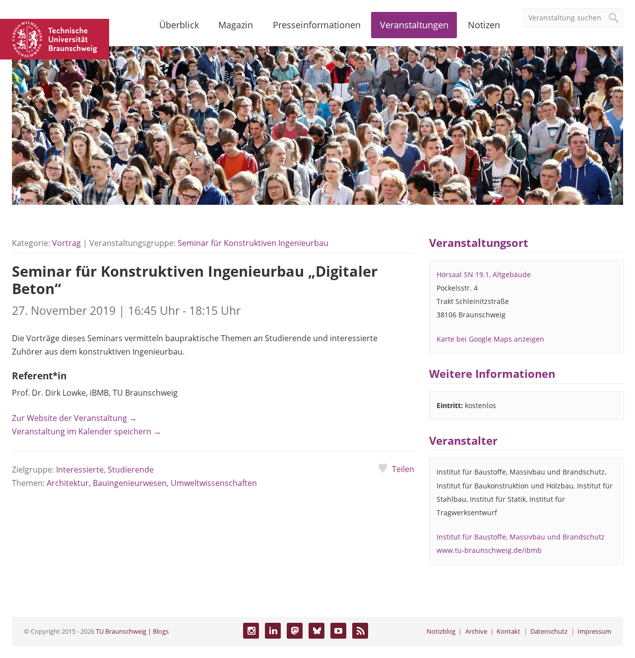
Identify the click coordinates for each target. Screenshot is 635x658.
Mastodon (295, 631)
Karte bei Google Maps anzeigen (490, 339)
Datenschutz (549, 631)
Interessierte (80, 469)
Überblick (179, 25)
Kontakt (508, 631)
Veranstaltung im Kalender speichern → (86, 431)
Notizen (484, 25)
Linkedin (273, 631)
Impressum (594, 631)
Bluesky (316, 631)
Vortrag (66, 243)
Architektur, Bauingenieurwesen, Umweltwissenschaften (152, 483)
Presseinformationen (317, 25)
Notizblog (441, 631)
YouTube (338, 631)
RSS (360, 631)
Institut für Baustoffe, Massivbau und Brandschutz (521, 536)
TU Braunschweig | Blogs (132, 631)
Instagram (251, 631)
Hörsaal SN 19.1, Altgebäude (484, 274)
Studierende (131, 469)
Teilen (403, 469)
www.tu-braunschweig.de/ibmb (489, 550)
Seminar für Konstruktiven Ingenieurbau (253, 243)
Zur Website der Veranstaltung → (74, 418)
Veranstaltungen (414, 25)
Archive (476, 631)
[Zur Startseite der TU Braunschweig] (54, 38)
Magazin (235, 25)
